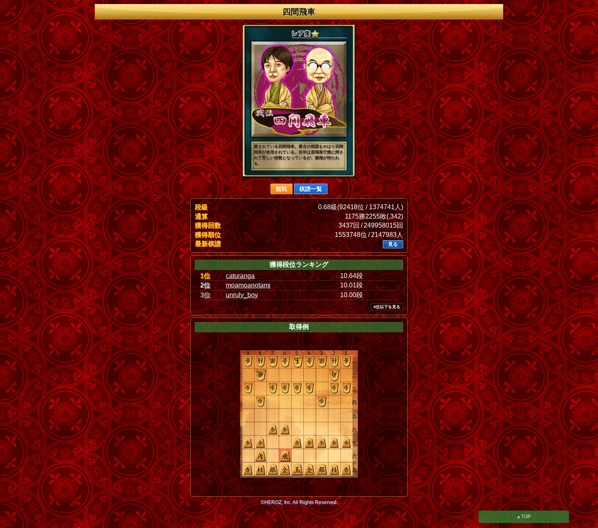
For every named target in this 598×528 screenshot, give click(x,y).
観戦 (281, 189)
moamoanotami (248, 285)
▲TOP (523, 516)
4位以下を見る (386, 307)
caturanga (240, 275)
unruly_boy (242, 294)
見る (393, 244)
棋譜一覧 (310, 189)
